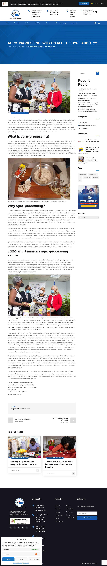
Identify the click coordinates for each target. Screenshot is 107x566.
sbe (80, 180)
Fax (36, 536)
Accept (8, 559)
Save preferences (34, 559)
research (95, 177)
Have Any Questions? (36, 10)
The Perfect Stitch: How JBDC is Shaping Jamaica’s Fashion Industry (59, 464)
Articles (81, 122)
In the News (82, 128)
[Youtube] (22, 527)
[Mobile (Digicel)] (48, 11)
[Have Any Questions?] (29, 11)
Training (38, 23)
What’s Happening (61, 23)
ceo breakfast (93, 174)
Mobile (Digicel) (54, 10)
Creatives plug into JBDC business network (87, 90)
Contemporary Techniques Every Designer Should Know (23, 462)
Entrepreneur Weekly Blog (20, 113)
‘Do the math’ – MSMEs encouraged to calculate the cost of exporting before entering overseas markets (88, 104)
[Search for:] (88, 73)
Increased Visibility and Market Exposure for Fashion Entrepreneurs (88, 94)
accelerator (82, 174)
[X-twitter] (18, 527)
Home (8, 23)
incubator (87, 177)
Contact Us (75, 23)
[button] (39, 539)
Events (48, 23)
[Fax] (33, 536)
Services (27, 23)
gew (80, 177)
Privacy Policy (26, 563)
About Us (16, 23)
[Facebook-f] (14, 527)
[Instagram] (26, 527)
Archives (81, 213)
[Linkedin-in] (10, 527)
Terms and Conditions (17, 563)
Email (78, 510)
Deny (21, 559)
